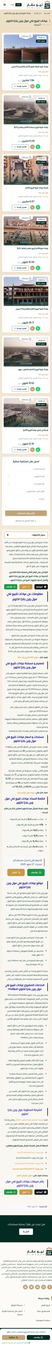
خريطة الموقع (16, 1305)
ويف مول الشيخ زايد (25, 792)
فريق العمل (45, 1305)
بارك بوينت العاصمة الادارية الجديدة (29, 1163)
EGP (18, 5)
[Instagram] (43, 1287)
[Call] (32, 86)
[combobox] (8, 476)
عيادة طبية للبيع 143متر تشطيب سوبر (33, 369)
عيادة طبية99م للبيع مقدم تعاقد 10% (32, 248)
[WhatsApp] (38, 86)
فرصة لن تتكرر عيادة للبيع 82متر (35, 430)
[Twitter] (31, 1287)
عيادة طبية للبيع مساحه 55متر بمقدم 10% (31, 127)
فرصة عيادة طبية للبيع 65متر (36, 187)
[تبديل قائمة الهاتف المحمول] (4, 4)
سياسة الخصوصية (43, 1320)
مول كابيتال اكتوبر (24, 1175)
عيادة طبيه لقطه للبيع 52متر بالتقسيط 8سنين (29, 66)
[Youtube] (25, 1287)
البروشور (39, 586)
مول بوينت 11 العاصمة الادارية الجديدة (28, 1168)
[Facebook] (49, 1287)
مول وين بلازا (43, 71)
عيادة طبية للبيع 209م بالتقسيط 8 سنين (32, 309)
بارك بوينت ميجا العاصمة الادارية (30, 1152)
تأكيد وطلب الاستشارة (26, 513)
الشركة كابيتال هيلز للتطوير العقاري (29, 1119)
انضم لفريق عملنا (43, 1311)
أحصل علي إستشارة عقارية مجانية (12, 1313)
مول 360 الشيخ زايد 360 (28, 657)
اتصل (24, 586)
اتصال (14, 872)
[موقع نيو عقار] (38, 5)
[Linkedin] (37, 1287)
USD (12, 5)
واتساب (9, 586)
